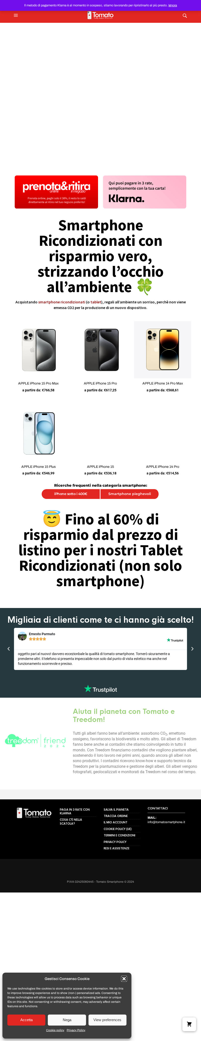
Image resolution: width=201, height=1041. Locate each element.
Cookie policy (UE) (118, 863)
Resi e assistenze (116, 882)
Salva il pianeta (116, 844)
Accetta (26, 1020)
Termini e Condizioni (119, 869)
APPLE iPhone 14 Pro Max (162, 383)
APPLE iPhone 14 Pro (162, 467)
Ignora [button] (172, 5)
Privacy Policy (76, 1030)
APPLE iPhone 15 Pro (100, 383)
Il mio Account (115, 856)
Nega (67, 1020)
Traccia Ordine (116, 850)
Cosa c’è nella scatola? (71, 855)
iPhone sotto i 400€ (70, 494)
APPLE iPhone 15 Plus (38, 467)
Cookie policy (55, 1030)
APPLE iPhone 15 (100, 467)
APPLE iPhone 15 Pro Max (38, 383)
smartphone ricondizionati (61, 301)
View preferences (107, 1020)
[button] (124, 978)
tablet (95, 301)
